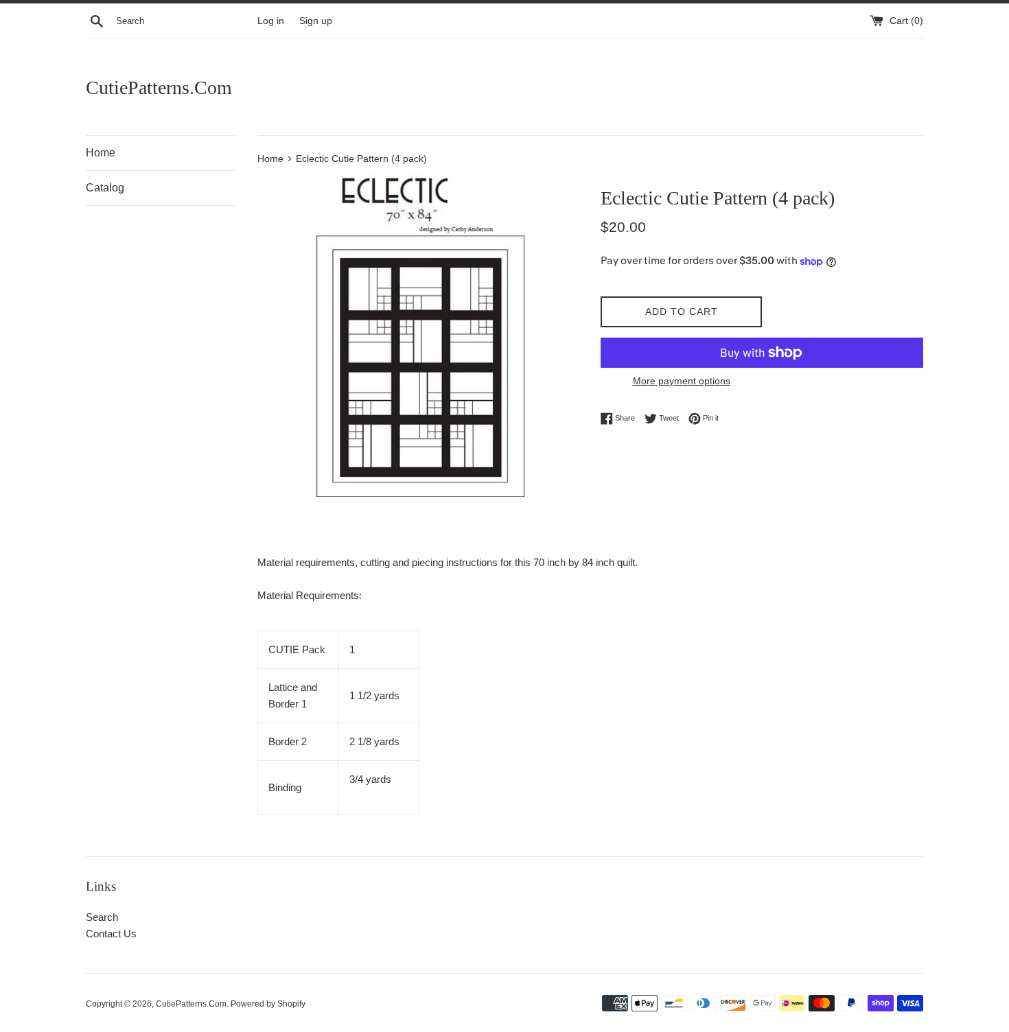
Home (100, 153)
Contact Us (111, 933)
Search (102, 917)
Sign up (315, 21)
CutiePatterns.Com (159, 87)
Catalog (105, 188)
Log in (270, 21)
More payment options (681, 380)
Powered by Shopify (268, 1004)
